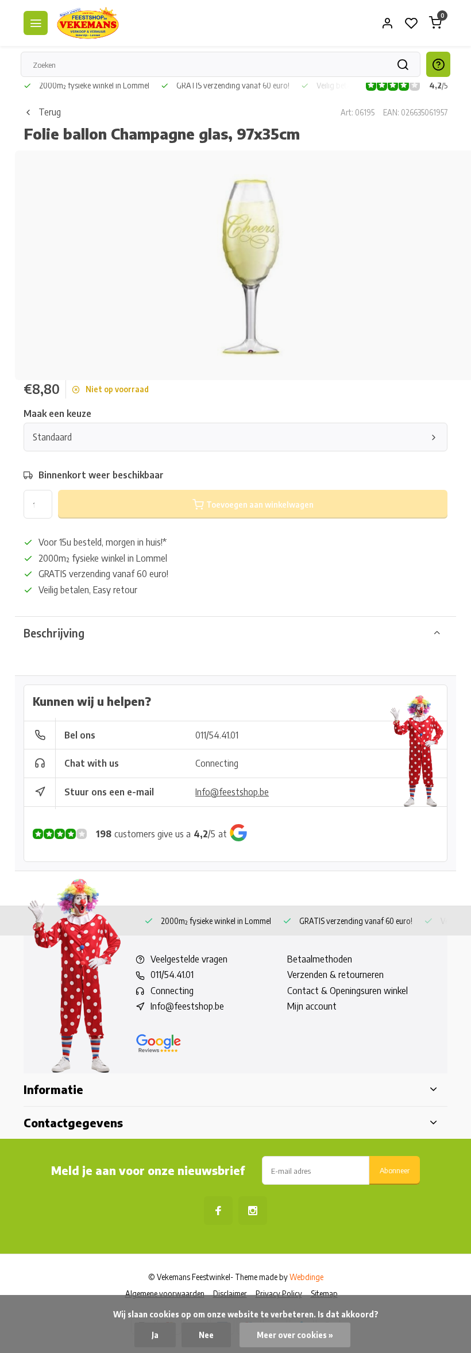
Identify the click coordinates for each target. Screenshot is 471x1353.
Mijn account (312, 1006)
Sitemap (324, 1293)
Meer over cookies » (295, 1335)
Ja (155, 1335)
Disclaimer (230, 1293)
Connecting (216, 763)
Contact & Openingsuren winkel (347, 990)
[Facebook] (218, 1210)
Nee (206, 1335)
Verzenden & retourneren (335, 974)
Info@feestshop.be (232, 792)
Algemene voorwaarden (164, 1293)
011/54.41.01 (216, 735)
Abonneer (395, 1170)
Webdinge (306, 1277)
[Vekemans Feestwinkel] (87, 23)
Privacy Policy (279, 1293)
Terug (49, 112)
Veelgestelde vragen (188, 959)
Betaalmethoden (319, 959)
